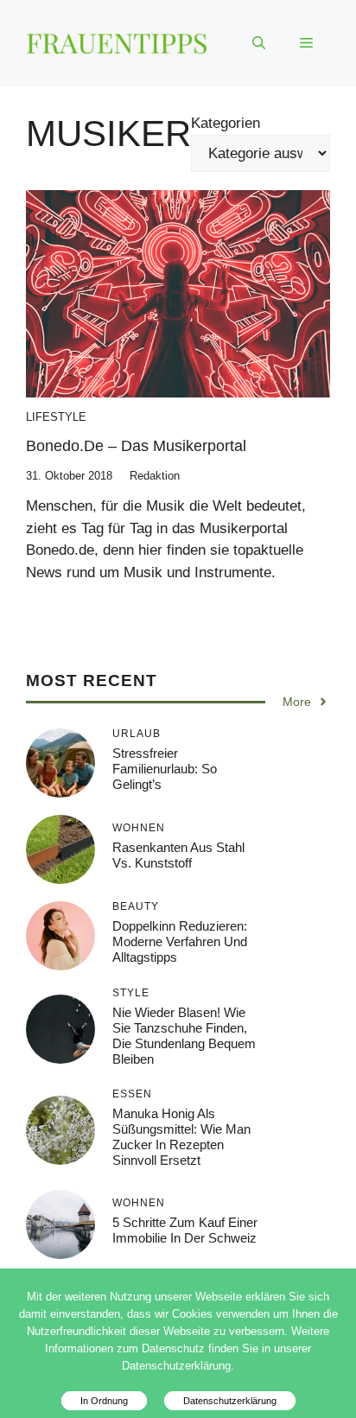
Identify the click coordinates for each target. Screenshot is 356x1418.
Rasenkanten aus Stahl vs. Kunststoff (178, 855)
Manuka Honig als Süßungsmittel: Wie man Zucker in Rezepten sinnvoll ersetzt (181, 1136)
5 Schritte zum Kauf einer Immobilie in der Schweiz (184, 1230)
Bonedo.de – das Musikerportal (136, 446)
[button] (259, 43)
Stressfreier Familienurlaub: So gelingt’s (164, 769)
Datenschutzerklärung (230, 1401)
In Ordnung (104, 1401)
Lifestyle (56, 416)
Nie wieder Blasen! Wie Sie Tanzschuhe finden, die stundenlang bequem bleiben (184, 1035)
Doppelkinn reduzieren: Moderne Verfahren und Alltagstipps (179, 941)
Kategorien (225, 123)
